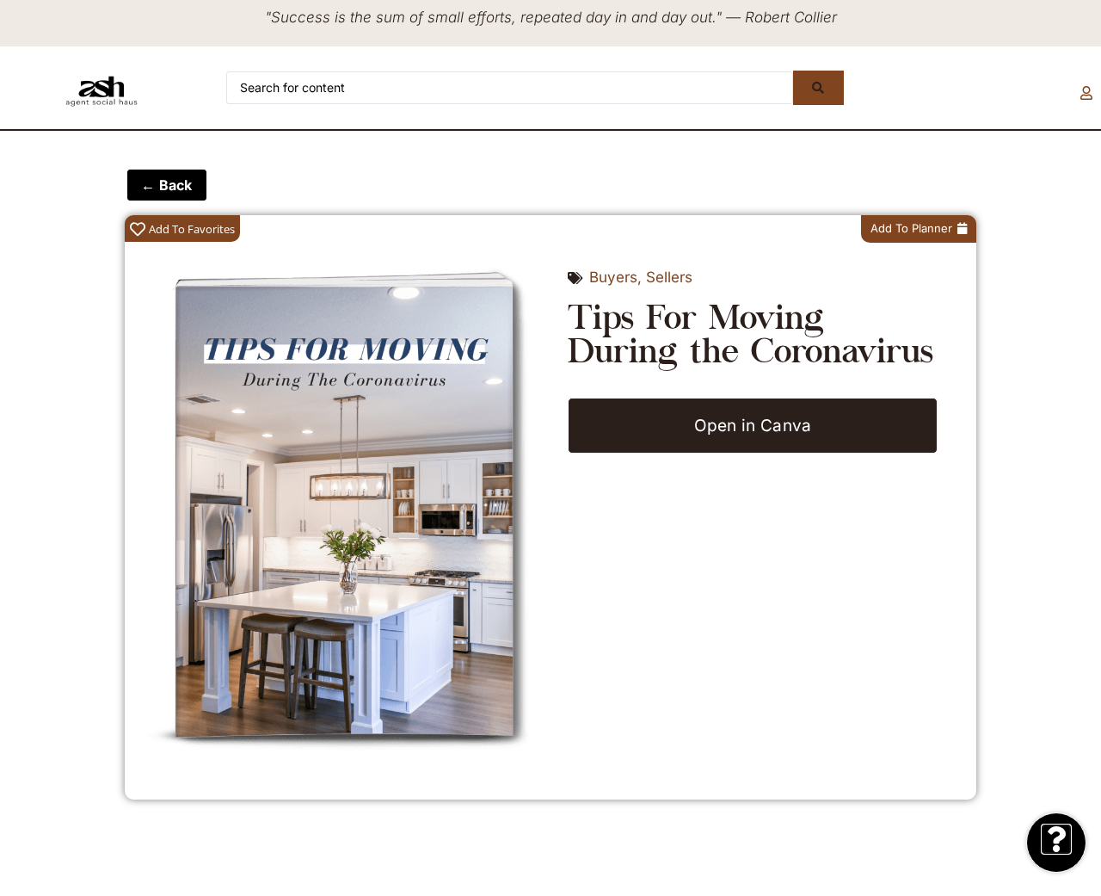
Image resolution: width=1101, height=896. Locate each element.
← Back (167, 185)
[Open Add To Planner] (962, 229)
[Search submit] (818, 88)
